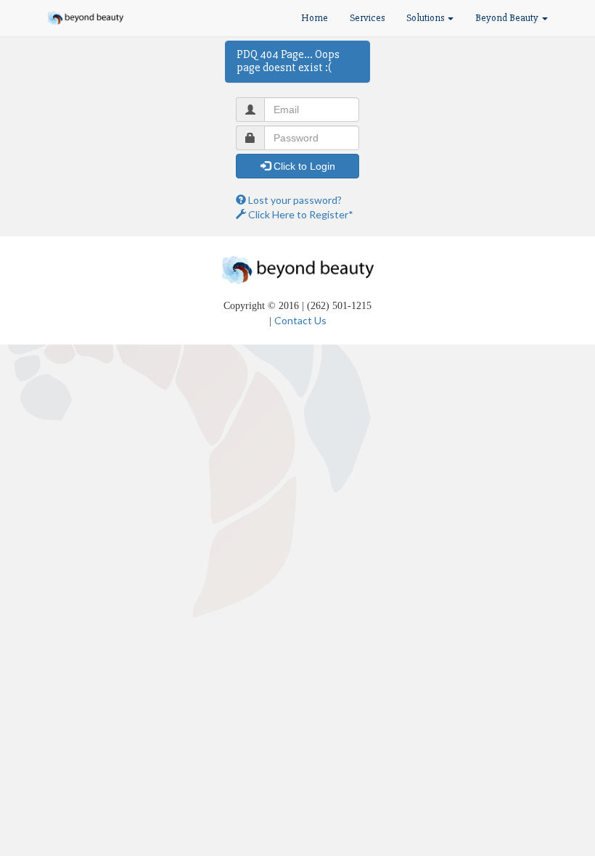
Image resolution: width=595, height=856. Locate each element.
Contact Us (300, 320)
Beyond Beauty (508, 18)
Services (367, 18)
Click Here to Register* (299, 214)
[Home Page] (85, 18)
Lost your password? (294, 200)
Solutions (426, 18)
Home (314, 18)
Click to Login (303, 166)
